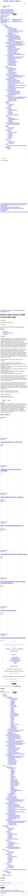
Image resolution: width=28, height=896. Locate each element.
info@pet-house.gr (14, 651)
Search (14, 14)
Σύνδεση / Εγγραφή (7, 875)
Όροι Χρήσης (15, 657)
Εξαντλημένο (10, 396)
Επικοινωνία (15, 661)
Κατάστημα (9, 203)
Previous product (4, 205)
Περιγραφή (5, 331)
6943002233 (18, 1)
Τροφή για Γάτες (16, 203)
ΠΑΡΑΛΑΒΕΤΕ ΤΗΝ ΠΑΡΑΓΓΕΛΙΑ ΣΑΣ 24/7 (13, 3)
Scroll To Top (3, 892)
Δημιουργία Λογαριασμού (18, 891)
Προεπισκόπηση (4, 438)
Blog (15, 663)
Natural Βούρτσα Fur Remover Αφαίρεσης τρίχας (14, 554)
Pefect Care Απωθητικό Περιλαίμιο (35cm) (12, 525)
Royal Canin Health (20, 327)
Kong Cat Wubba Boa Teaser (8, 610)
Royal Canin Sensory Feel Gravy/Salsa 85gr (10, 208)
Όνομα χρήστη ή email (6, 882)
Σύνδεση (2, 887)
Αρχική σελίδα (4, 203)
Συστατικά (5, 334)
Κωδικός (3, 885)
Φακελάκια (22, 203)
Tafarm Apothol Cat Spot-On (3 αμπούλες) (12, 497)
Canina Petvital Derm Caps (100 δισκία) (11, 442)
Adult (9, 400)
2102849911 (5, 1)
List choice (11, 681)
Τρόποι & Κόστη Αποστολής (15, 660)
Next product (3, 210)
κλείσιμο (2, 691)
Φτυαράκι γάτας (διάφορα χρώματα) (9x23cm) (13, 638)
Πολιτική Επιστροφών (15, 658)
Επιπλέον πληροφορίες (8, 332)
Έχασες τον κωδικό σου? (6, 890)
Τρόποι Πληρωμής (15, 659)
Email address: (8, 679)
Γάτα (12, 203)
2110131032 (12, 1)
